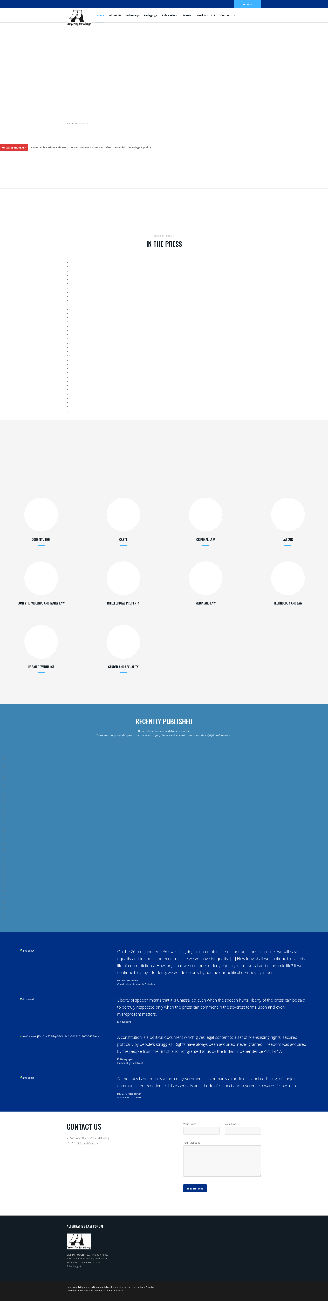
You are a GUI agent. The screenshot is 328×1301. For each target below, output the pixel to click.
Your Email (231, 1124)
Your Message (191, 1142)
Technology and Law (288, 603)
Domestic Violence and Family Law (41, 603)
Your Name (189, 1124)
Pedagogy (150, 15)
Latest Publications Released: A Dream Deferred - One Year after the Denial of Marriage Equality (91, 147)
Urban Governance (41, 666)
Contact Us (227, 15)
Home (100, 15)
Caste (123, 539)
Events (187, 15)
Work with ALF (206, 15)
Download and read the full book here (98, 473)
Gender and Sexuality (123, 666)
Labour (288, 539)
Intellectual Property (123, 603)
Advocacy (132, 15)
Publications (170, 15)
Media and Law (206, 603)
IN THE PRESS (164, 244)
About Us (115, 15)
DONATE (247, 4)
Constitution (41, 539)
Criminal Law (205, 539)
